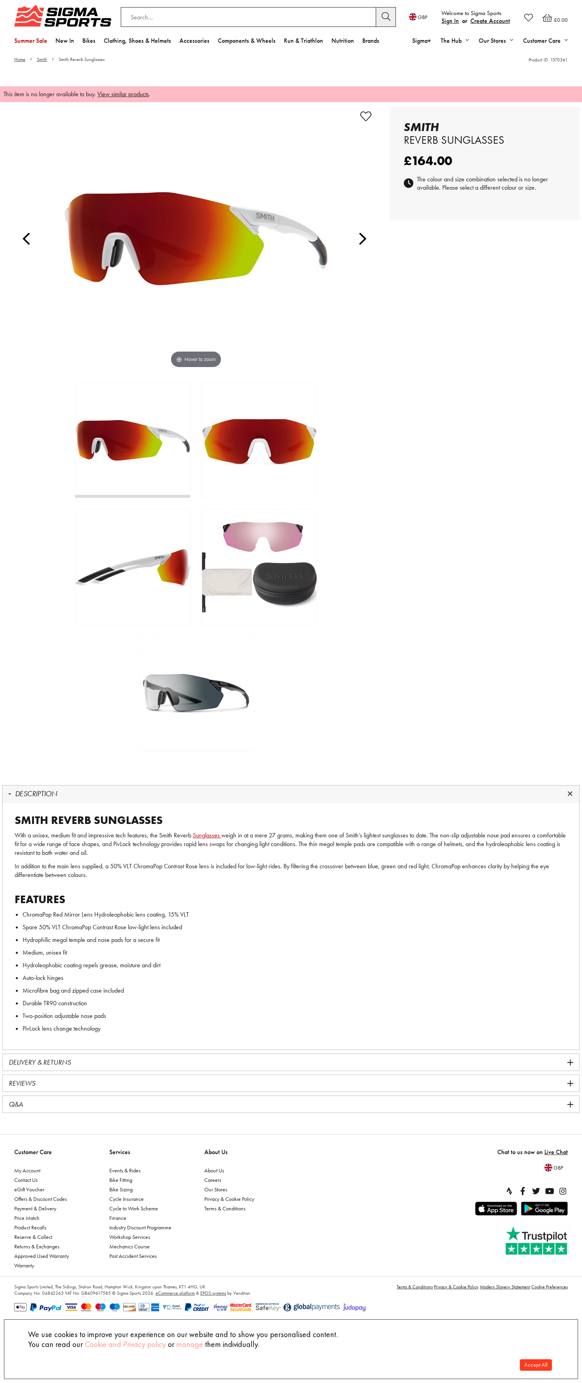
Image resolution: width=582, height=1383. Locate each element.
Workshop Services (129, 1236)
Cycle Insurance (126, 1198)
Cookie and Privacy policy (125, 1344)
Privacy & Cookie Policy (229, 1198)
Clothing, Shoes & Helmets (137, 40)
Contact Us (26, 1179)
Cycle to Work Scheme (133, 1208)
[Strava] (509, 1191)
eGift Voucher (29, 1189)
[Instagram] (563, 1191)
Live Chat (556, 1152)
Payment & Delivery (35, 1208)
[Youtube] (549, 1191)
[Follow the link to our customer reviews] (537, 1241)
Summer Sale (30, 40)
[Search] (386, 17)
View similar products (123, 94)
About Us (216, 1152)
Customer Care (33, 1152)
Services (119, 1152)
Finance (117, 1217)
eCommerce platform (175, 1293)
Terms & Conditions (224, 1208)
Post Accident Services (133, 1255)
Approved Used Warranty (41, 1255)
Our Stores (215, 1189)
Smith (42, 59)
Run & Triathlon (303, 40)
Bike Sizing (121, 1189)
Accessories (194, 40)
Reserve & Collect (33, 1236)
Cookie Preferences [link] (549, 1287)
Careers (212, 1179)
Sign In (450, 21)
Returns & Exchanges (36, 1246)
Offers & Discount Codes (40, 1198)
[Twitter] (536, 1191)
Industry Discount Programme (140, 1227)
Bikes (88, 40)
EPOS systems (213, 1293)
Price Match (27, 1217)
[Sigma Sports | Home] (62, 16)
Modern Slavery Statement (505, 1287)
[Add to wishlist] (365, 116)
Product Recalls (30, 1227)
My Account (27, 1170)
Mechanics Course (129, 1246)
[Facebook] (522, 1191)
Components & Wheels (247, 40)
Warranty (24, 1265)
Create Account (490, 21)
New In (64, 40)
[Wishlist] (528, 17)
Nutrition (342, 40)
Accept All (536, 1365)
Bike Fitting (120, 1179)
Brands (370, 40)
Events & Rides (125, 1170)
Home (19, 59)
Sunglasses (207, 835)
